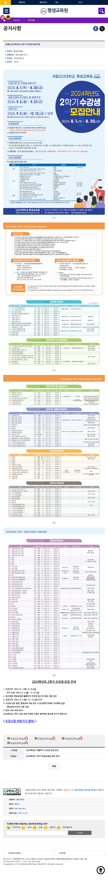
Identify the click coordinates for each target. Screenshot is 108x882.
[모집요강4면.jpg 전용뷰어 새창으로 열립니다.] (27, 743)
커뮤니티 (16, 20)
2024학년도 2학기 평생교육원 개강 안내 (42, 756)
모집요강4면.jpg (17, 743)
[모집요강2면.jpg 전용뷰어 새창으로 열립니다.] (54, 739)
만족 (29, 827)
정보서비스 (43, 2)
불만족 (52, 827)
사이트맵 (62, 853)
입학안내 (22, 2)
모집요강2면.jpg (45, 739)
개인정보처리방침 (14, 853)
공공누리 (67, 790)
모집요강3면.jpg (72, 739)
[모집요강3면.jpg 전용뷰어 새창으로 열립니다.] (81, 739)
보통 (40, 827)
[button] (54, 766)
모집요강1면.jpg (17, 739)
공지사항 (31, 20)
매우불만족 (67, 827)
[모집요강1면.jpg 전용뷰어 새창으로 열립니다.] (27, 739)
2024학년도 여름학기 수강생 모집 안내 (42, 750)
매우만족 (16, 827)
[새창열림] (5, 2)
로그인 (80, 2)
